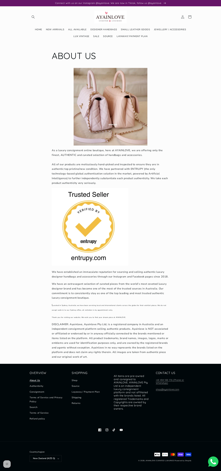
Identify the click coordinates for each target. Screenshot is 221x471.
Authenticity (36, 386)
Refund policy (37, 418)
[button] (33, 17)
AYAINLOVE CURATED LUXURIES (160, 461)
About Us (35, 380)
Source (76, 386)
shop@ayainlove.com (167, 389)
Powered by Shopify (183, 461)
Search (34, 407)
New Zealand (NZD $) (44, 458)
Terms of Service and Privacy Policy (46, 399)
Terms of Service (39, 412)
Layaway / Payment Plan (86, 391)
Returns (76, 403)
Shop (74, 380)
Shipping (76, 397)
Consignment (37, 391)
